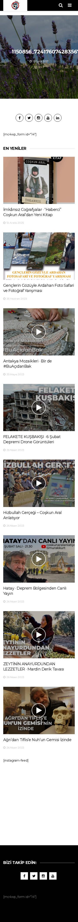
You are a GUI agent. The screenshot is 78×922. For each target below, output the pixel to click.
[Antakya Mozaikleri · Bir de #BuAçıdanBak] (39, 331)
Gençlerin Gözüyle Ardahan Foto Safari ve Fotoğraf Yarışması (38, 288)
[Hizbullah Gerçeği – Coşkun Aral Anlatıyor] (39, 483)
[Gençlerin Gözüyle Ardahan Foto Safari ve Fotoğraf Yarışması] (39, 256)
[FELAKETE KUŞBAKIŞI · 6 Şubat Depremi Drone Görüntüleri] (39, 407)
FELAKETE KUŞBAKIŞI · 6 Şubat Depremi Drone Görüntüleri (31, 439)
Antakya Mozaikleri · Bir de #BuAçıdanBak (27, 364)
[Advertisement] (39, 801)
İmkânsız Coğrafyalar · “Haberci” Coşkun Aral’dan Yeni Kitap (32, 212)
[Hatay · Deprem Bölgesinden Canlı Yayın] (39, 558)
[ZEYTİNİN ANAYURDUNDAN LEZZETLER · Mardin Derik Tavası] (39, 634)
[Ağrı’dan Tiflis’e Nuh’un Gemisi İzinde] (39, 710)
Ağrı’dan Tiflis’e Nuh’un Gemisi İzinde (37, 739)
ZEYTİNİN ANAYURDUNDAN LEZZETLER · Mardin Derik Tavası (33, 667)
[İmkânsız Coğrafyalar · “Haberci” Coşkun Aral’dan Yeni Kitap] (39, 180)
